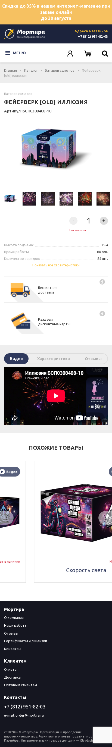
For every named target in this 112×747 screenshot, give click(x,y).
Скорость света (56, 570)
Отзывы (93, 359)
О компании (14, 617)
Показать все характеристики (56, 265)
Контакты (12, 649)
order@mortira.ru (29, 715)
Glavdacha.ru (89, 740)
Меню (19, 53)
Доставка (12, 677)
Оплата (10, 669)
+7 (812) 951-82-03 (93, 36)
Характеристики (53, 359)
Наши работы (15, 625)
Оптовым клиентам (20, 685)
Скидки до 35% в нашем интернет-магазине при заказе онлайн (56, 12)
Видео (16, 359)
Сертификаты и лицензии (25, 641)
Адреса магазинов (91, 31)
